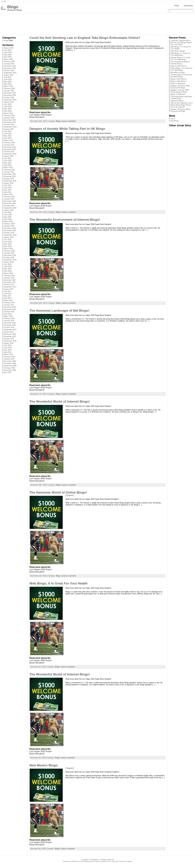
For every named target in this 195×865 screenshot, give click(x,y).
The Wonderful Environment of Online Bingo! (181, 76)
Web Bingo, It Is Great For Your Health (58, 583)
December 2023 (10, 120)
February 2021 (9, 197)
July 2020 (7, 212)
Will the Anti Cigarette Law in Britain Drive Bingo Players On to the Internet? (182, 105)
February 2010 (9, 357)
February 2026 (9, 61)
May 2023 (7, 136)
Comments (188, 6)
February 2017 (9, 303)
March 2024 (8, 113)
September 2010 (10, 341)
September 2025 (10, 73)
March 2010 (8, 354)
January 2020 (9, 226)
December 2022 (10, 147)
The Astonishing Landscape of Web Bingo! (181, 97)
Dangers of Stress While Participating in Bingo (180, 91)
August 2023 (9, 129)
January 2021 (9, 199)
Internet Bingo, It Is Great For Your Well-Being (180, 58)
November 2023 (10, 122)
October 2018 (9, 258)
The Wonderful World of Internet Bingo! (59, 401)
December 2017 (10, 280)
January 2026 (9, 64)
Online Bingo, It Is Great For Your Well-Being (181, 69)
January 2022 (9, 172)
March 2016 (8, 316)
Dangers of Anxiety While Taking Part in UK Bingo (67, 128)
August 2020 (9, 210)
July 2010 (7, 345)
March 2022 (8, 167)
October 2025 (9, 70)
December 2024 (10, 93)
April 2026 (8, 57)
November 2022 (10, 149)
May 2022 (7, 163)
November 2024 (10, 95)
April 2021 (8, 192)
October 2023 (9, 125)
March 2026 (8, 59)
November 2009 (10, 363)
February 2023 (9, 143)
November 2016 (10, 309)
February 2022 (9, 170)
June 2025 (8, 79)
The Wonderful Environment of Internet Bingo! (64, 219)
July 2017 (7, 291)
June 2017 (8, 294)
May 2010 (7, 350)
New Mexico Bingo (43, 765)
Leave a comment (69, 121)
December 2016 (10, 307)
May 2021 (7, 190)
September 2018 (10, 260)
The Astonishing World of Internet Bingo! (180, 63)
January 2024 (9, 118)
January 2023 (9, 145)
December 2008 (10, 370)
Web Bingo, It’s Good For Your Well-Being (180, 54)
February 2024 (9, 116)
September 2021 (10, 181)
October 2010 (9, 339)
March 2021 (8, 194)
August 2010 (9, 343)
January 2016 (9, 321)
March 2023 (8, 140)
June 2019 (8, 242)
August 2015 (9, 332)
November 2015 (10, 325)
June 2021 (8, 188)
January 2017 (9, 305)
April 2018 (8, 271)
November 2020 (10, 203)
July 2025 (7, 77)
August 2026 (9, 48)
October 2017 (9, 285)
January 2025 (9, 91)
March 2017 (8, 300)
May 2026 (7, 55)
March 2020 (8, 221)
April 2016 (8, 314)
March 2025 (8, 86)
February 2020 (9, 224)
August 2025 (9, 75)
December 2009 (10, 361)
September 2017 (10, 287)
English (70, 495)
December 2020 (10, 201)
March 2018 (8, 273)
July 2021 (7, 185)
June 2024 (8, 107)
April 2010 (8, 352)
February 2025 (9, 88)
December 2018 (10, 255)
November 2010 (10, 336)
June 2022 (8, 161)
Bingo (12, 7)
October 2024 (9, 97)
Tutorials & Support (125, 861)
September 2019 (10, 235)
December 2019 (10, 228)
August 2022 (9, 156)
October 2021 (9, 179)
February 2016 (9, 318)
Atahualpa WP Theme (92, 861)
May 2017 (7, 296)
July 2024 (7, 104)
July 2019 (7, 239)
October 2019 (9, 233)
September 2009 (10, 366)
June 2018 (8, 267)
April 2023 (8, 138)
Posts (176, 6)
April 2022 (8, 165)
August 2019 (9, 237)
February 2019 (9, 251)
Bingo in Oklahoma (178, 83)
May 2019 (7, 244)
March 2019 (8, 248)
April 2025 (8, 84)
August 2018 (9, 262)
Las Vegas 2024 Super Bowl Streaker (40, 116)
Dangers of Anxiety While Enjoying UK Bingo (180, 87)
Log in (173, 119)
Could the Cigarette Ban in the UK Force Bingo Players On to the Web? (181, 42)
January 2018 (9, 278)
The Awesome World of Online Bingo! (58, 492)
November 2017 (10, 282)
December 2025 (10, 66)
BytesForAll (106, 861)
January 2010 (9, 359)
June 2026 (8, 52)
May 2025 (7, 82)
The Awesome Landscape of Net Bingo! (59, 310)
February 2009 (9, 368)
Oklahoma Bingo (177, 101)
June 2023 (8, 134)
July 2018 (7, 264)
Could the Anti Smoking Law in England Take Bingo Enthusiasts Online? (84, 38)
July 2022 (7, 158)
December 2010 (10, 334)
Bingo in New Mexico (179, 66)
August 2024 (9, 102)
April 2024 (8, 111)
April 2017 (8, 298)
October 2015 (9, 327)
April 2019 (8, 246)
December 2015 (10, 323)
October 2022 (9, 152)
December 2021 (10, 174)
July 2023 (7, 131)
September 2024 (10, 100)
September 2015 (10, 330)
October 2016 (9, 312)
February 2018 (9, 276)
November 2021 (10, 176)
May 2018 (7, 269)
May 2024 (7, 109)
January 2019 (9, 253)
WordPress (175, 121)
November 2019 (10, 230)
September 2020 (10, 208)
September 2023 (10, 127)
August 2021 (9, 183)
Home (4, 1)
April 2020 (8, 219)
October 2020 (9, 206)
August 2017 (9, 289)
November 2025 (10, 68)
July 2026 (7, 50)
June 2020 (8, 215)
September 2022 (10, 154)
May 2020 (7, 217)
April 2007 (8, 372)
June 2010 (8, 348)
